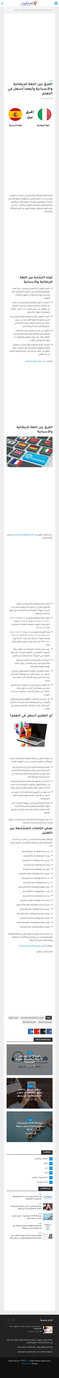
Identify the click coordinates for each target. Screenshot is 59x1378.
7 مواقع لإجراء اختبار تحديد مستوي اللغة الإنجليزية (25, 1328)
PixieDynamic (27, 1363)
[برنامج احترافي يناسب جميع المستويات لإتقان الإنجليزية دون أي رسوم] (48, 1206)
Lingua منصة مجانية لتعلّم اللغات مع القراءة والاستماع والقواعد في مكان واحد (25, 1237)
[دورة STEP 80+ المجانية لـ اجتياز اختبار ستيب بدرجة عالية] (48, 1216)
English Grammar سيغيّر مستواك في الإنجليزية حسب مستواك (27, 1227)
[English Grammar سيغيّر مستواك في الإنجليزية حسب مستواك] (48, 1226)
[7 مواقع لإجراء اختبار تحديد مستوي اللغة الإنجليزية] (48, 1329)
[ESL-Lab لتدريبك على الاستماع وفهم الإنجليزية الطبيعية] (48, 1197)
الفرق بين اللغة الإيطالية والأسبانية (32, 1017)
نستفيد (28, 1360)
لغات (51, 80)
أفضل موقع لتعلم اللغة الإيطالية (32, 946)
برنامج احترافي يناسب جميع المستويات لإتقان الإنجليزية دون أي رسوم (29, 1093)
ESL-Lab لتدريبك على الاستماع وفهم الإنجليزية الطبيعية (29, 1059)
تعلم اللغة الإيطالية (29, 1022)
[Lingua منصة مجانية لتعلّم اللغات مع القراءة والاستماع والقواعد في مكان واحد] (48, 1236)
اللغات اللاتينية (13, 1017)
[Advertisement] (29, 48)
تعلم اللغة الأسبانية (45, 1022)
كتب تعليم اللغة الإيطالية (35, 361)
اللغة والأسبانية (24, 534)
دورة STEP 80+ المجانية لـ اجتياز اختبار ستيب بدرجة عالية (29, 1126)
